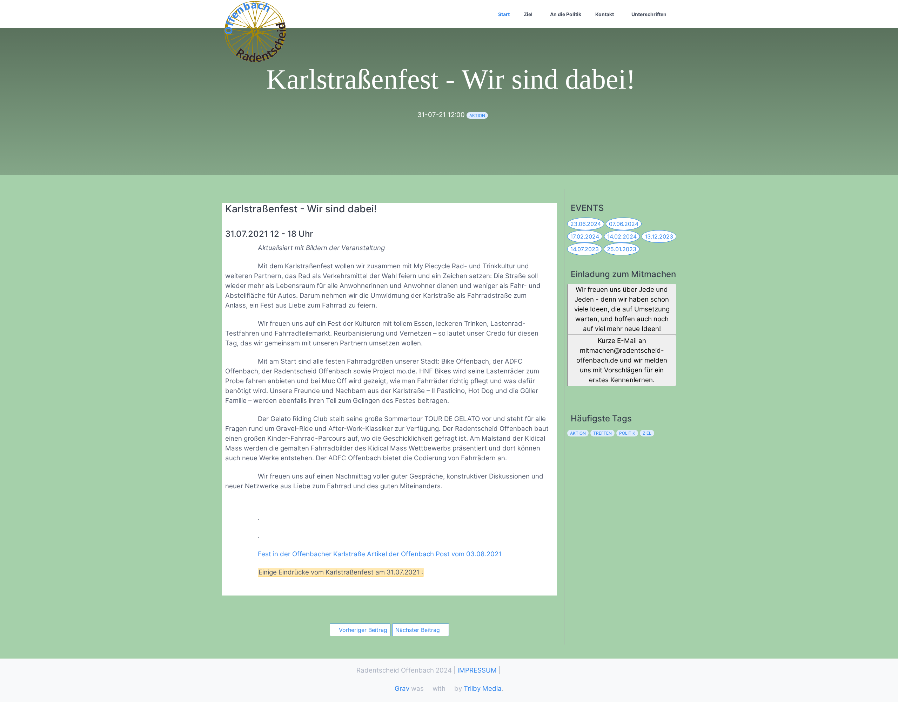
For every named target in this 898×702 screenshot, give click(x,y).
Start (504, 14)
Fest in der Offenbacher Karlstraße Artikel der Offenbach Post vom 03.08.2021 (380, 554)
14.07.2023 (584, 249)
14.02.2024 (622, 236)
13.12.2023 (659, 236)
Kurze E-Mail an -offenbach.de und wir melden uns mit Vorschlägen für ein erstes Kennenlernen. (621, 360)
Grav (402, 688)
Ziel (528, 14)
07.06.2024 (623, 223)
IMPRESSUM (477, 670)
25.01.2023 (621, 249)
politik (627, 433)
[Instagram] (603, 393)
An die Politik (565, 14)
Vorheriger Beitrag (362, 629)
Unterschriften (648, 14)
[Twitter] (588, 393)
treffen (602, 433)
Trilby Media (483, 688)
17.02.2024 (584, 236)
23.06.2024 (585, 223)
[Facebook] (572, 393)
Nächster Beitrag (418, 629)
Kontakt (604, 14)
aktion (477, 115)
